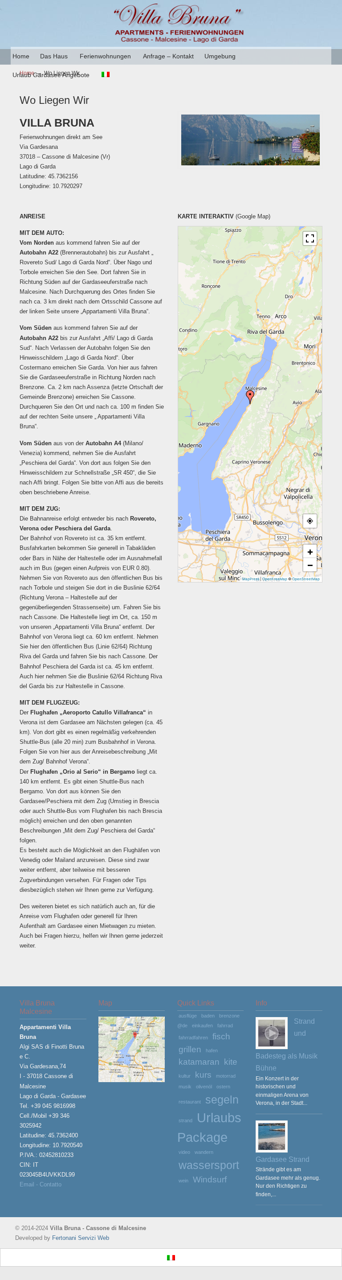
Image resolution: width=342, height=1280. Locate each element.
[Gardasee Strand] (271, 1136)
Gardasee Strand (282, 1159)
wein (183, 1180)
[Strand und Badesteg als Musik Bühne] (271, 1033)
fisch (221, 1036)
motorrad (226, 1076)
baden (208, 1015)
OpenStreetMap (306, 579)
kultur (185, 1076)
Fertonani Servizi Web (80, 1238)
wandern (204, 1152)
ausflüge (188, 1015)
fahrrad (225, 1025)
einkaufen (202, 1025)
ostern (223, 1086)
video (184, 1152)
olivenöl (204, 1086)
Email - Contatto (40, 1184)
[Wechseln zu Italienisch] (105, 75)
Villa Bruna (180, 23)
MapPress (250, 579)
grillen (190, 1049)
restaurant (190, 1101)
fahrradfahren (193, 1037)
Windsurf (210, 1179)
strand (185, 1120)
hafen (212, 1050)
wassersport (209, 1165)
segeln (222, 1100)
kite (230, 1062)
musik (185, 1086)
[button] (250, 397)
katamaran (199, 1062)
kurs (203, 1074)
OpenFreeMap (274, 579)
